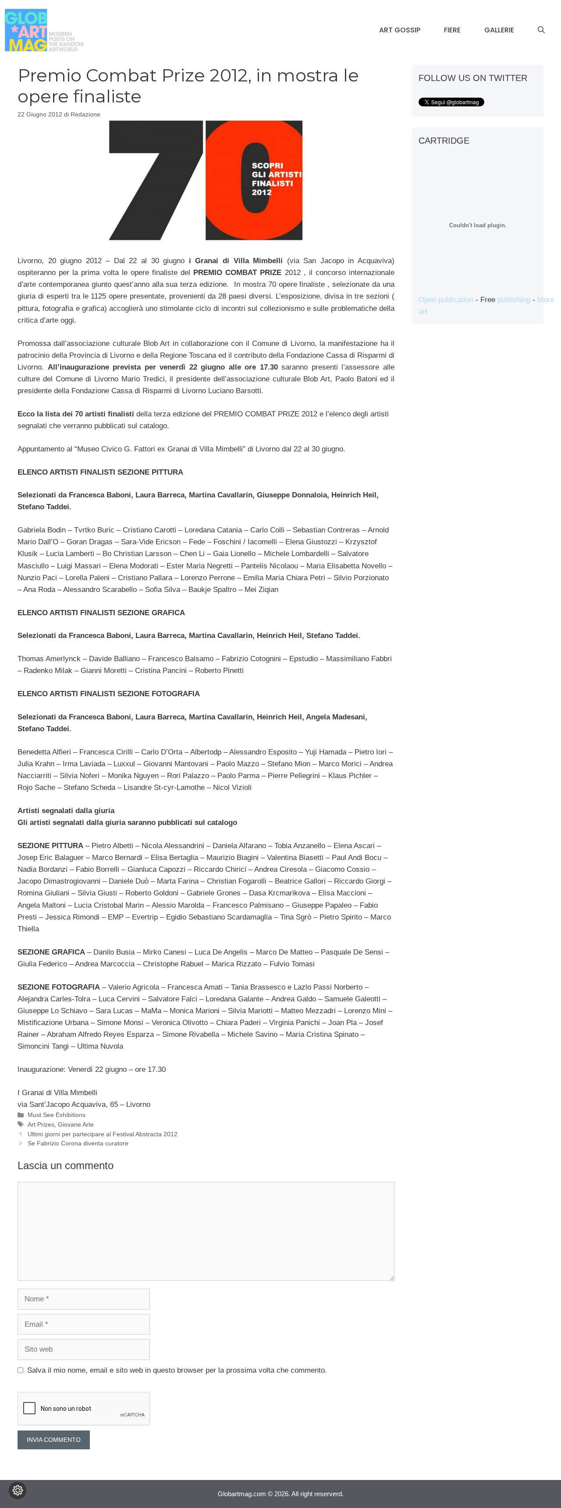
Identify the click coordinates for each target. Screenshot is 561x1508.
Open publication (446, 300)
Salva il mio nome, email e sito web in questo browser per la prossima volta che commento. (177, 1370)
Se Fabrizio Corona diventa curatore (78, 1143)
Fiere (452, 30)
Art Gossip (399, 30)
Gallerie (499, 30)
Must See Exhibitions (56, 1114)
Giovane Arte (76, 1124)
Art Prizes (41, 1124)
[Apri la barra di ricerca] (541, 30)
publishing (513, 300)
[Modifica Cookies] (17, 1490)
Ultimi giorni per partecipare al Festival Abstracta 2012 (103, 1134)
